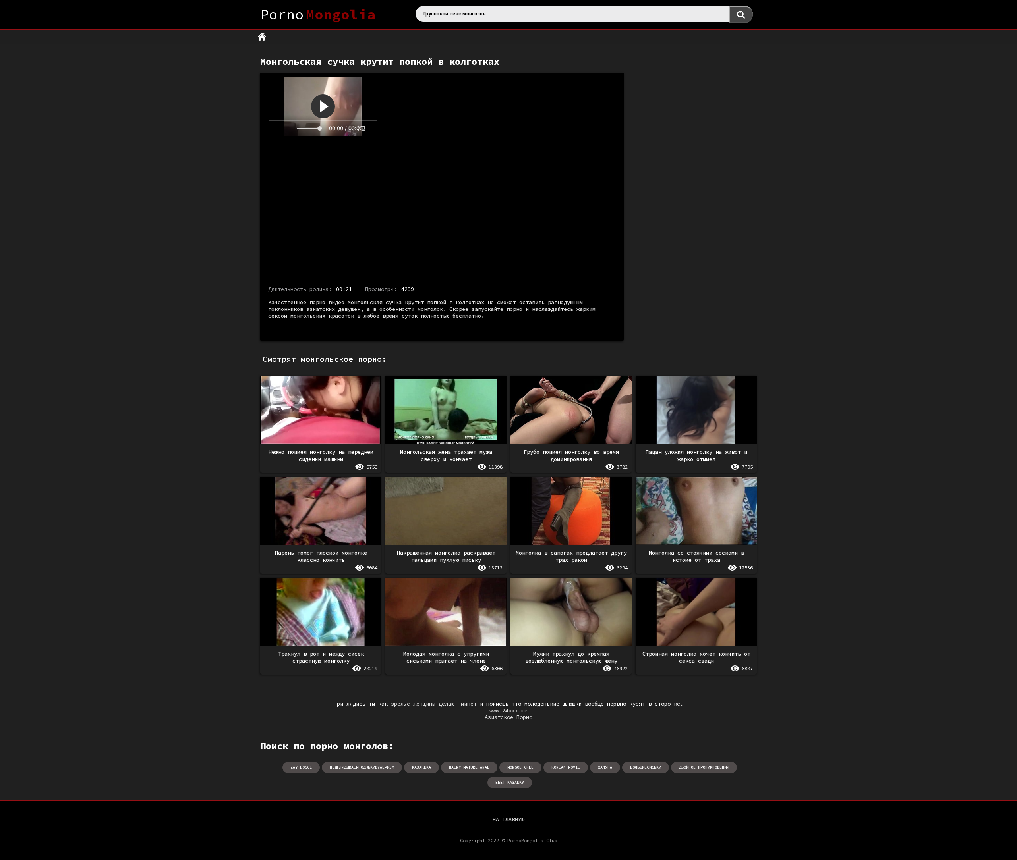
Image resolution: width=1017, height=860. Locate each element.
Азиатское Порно (508, 717)
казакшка (421, 767)
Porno (318, 14)
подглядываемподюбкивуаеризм (362, 767)
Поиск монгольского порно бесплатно (741, 14)
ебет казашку (509, 782)
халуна (605, 767)
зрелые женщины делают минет (434, 703)
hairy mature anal (469, 767)
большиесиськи (645, 767)
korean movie (565, 767)
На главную (508, 819)
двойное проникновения (704, 767)
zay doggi (301, 767)
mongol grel (520, 767)
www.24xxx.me (508, 710)
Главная (261, 37)
